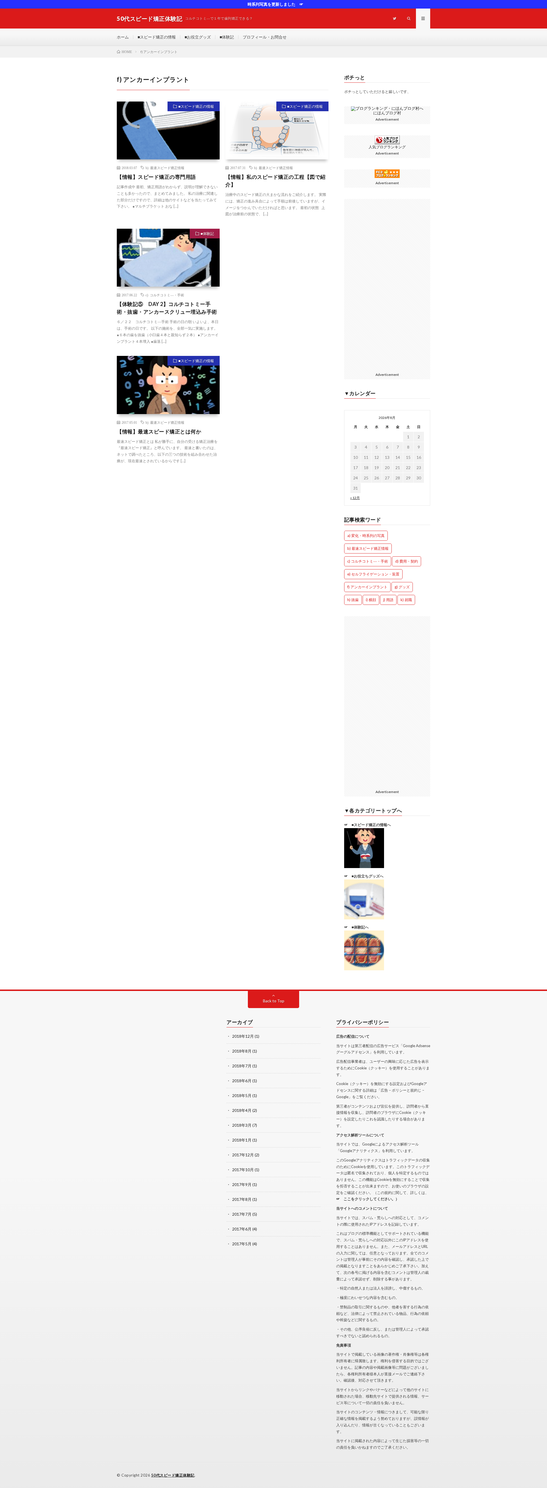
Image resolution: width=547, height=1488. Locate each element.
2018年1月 (242, 1140)
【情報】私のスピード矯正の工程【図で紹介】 (275, 181)
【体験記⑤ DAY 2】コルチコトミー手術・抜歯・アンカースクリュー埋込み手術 (167, 308)
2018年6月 (242, 1080)
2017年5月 (242, 1243)
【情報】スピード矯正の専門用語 (156, 177)
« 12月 (355, 498)
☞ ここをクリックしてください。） (367, 1199)
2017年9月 (242, 1184)
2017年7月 (242, 1214)
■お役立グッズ (198, 37)
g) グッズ (402, 587)
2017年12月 (243, 1154)
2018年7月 (242, 1065)
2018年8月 (242, 1051)
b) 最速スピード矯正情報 (165, 167)
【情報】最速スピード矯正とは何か (159, 431)
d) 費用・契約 (406, 561)
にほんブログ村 (387, 112)
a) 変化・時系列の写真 (366, 535)
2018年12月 (243, 1036)
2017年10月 (243, 1169)
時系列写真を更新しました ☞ (273, 4)
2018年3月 (242, 1125)
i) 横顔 (371, 599)
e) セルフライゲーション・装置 (373, 574)
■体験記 (227, 37)
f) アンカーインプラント (367, 587)
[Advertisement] (276, 271)
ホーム (123, 37)
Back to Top (273, 1000)
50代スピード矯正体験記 (173, 1475)
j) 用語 (388, 599)
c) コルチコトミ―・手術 (165, 295)
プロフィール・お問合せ (265, 37)
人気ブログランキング (387, 147)
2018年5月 (242, 1095)
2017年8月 (242, 1199)
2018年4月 (242, 1110)
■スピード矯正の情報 (157, 37)
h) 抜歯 (353, 599)
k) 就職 (406, 599)
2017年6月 (242, 1229)
